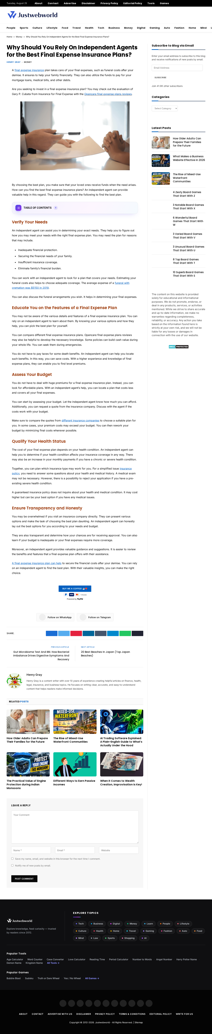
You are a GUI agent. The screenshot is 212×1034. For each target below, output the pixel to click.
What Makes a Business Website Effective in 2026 (189, 158)
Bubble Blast (14, 978)
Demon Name (14, 962)
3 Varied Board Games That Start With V (187, 235)
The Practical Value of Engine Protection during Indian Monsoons (26, 784)
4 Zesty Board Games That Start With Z (187, 193)
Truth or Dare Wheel (48, 978)
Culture (37, 28)
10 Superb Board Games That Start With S (188, 273)
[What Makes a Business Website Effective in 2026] (161, 160)
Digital (141, 28)
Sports (24, 28)
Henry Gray (14, 62)
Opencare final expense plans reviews (108, 94)
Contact (53, 3)
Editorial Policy (132, 3)
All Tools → (53, 962)
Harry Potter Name (186, 959)
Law (95, 938)
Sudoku (29, 978)
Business (114, 28)
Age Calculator (15, 959)
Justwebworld (102, 1022)
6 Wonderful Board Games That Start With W (188, 221)
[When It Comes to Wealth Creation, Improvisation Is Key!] (121, 764)
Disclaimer (88, 3)
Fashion (179, 28)
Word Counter (34, 959)
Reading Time (97, 959)
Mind (203, 28)
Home (192, 28)
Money (128, 28)
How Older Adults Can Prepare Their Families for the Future (27, 740)
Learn (150, 923)
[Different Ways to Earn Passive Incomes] (74, 764)
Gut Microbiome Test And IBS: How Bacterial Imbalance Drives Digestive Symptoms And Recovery (41, 655)
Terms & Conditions (132, 1014)
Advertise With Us (60, 1014)
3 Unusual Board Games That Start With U (188, 248)
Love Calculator (76, 959)
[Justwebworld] (32, 15)
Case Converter (55, 959)
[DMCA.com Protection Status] (179, 347)
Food (65, 28)
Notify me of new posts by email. (33, 865)
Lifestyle (52, 28)
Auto (167, 28)
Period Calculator (118, 959)
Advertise (70, 3)
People (11, 28)
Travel (76, 28)
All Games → (92, 978)
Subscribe (160, 77)
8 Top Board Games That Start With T (186, 261)
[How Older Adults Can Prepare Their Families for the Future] (28, 721)
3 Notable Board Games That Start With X (188, 206)
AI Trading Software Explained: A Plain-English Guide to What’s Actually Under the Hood (121, 742)
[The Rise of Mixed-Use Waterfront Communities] (74, 721)
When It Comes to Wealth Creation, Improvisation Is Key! (121, 782)
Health (89, 28)
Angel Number (164, 959)
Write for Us (184, 1014)
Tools (150, 3)
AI (145, 938)
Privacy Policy (109, 3)
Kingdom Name (34, 962)
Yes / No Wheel (72, 978)
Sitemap (139, 1022)
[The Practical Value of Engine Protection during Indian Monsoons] (28, 764)
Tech (101, 28)
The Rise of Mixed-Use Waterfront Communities (70, 740)
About (38, 3)
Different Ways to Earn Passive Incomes (74, 782)
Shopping (129, 938)
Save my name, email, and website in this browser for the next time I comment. (57, 858)
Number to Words (142, 959)
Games (164, 3)
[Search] (204, 3)
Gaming (155, 28)
